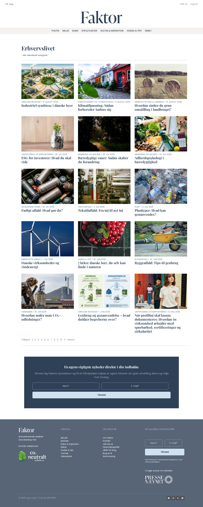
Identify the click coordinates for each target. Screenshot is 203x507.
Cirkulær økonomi (30, 102)
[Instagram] (173, 498)
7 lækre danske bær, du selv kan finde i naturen (102, 265)
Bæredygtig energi (30, 259)
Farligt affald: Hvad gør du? (42, 210)
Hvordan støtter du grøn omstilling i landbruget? (153, 107)
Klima (75, 30)
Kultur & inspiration (112, 30)
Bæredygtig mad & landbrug (149, 102)
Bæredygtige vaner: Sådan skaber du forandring (103, 160)
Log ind (193, 3)
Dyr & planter (89, 30)
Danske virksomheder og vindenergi (40, 265)
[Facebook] (169, 498)
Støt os (184, 3)
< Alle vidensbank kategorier (34, 55)
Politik (55, 30)
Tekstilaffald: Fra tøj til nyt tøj (100, 210)
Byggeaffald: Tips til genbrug (156, 263)
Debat (148, 30)
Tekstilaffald (85, 206)
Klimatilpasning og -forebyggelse (95, 102)
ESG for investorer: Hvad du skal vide (46, 160)
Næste (71, 339)
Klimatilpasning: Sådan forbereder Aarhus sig (96, 107)
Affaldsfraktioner (30, 206)
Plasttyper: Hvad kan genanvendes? (150, 212)
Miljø (66, 30)
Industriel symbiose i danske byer (47, 105)
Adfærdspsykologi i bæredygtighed (149, 160)
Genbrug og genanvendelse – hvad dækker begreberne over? (104, 317)
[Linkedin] (182, 498)
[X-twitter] (178, 498)
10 (61, 339)
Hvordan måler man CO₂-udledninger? (41, 317)
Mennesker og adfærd (89, 154)
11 (64, 339)
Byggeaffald (141, 259)
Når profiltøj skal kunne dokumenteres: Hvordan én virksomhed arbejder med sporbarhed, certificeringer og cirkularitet (158, 323)
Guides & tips (134, 30)
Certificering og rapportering (37, 154)
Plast (137, 206)
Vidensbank (26, 311)
